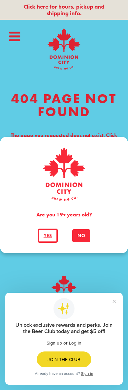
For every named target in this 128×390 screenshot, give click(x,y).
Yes (48, 235)
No (81, 235)
